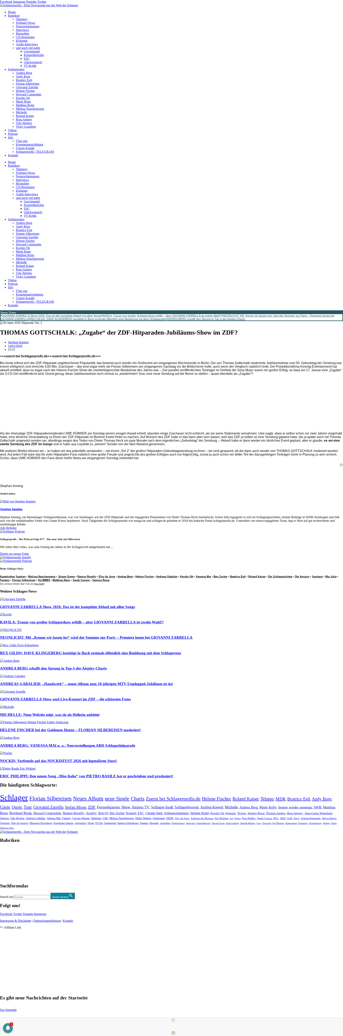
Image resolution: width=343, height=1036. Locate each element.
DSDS (169, 818)
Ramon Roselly (86, 576)
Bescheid (38, 584)
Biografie (154, 823)
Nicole (91, 823)
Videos (12, 130)
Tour (28, 807)
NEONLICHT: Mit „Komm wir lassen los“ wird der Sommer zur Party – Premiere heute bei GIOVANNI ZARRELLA (96, 637)
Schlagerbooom (187, 807)
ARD (282, 818)
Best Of (103, 813)
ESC (27, 58)
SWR (317, 807)
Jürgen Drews (66, 576)
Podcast (13, 133)
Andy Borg (23, 76)
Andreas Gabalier (166, 576)
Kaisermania (291, 823)
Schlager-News (25, 22)
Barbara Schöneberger (128, 823)
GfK (105, 818)
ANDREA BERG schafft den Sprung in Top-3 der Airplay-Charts (206, 318)
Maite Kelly (268, 807)
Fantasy (5, 580)
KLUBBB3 (44, 580)
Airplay (91, 813)
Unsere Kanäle (25, 148)
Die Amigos (302, 576)
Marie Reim (23, 101)
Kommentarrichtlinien (29, 144)
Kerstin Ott (23, 98)
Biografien (22, 33)
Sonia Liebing (232, 823)
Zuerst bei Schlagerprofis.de (173, 798)
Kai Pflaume (278, 823)
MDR (281, 798)
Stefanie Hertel (199, 813)
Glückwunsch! (33, 62)
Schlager (14, 797)
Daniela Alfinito (247, 823)
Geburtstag (159, 818)
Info (10, 137)
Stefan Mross (75, 807)
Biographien (7, 863)
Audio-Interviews (27, 44)
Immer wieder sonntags (295, 807)
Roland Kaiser (25, 116)
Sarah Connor (81, 580)
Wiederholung (178, 823)
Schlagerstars (16, 69)
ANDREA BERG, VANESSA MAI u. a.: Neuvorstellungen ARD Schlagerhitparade (67, 745)
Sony (296, 818)
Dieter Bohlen (143, 818)
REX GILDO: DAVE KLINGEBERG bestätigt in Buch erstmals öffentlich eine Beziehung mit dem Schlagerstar (98, 318)
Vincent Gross (218, 823)
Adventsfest (80, 823)
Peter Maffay (249, 818)
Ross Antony (24, 119)
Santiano (144, 823)
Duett (333, 823)
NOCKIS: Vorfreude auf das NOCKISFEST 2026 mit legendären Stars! (58, 761)
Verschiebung (315, 823)
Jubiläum (96, 818)
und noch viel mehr (28, 48)
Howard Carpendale (28, 94)
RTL (276, 818)
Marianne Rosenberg (41, 823)
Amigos (4, 818)
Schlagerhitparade (310, 818)
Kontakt (13, 155)
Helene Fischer (25, 90)
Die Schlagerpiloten (280, 576)
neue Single (117, 798)
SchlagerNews (9, 852)
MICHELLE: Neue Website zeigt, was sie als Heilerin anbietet (49, 715)
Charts (137, 798)
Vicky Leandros (26, 126)
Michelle (21, 112)
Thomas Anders (275, 813)
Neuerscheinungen (27, 26)
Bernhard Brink (20, 813)
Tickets (241, 813)
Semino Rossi (101, 580)
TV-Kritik (30, 65)
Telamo (267, 798)
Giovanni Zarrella (27, 87)
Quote (17, 807)
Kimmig (230, 813)
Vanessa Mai (203, 576)
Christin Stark (154, 813)
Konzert (131, 813)
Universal (266, 823)
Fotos (237, 818)
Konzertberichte (34, 55)
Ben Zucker (220, 576)
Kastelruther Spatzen (63, 823)
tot (231, 818)
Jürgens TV (140, 807)
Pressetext (302, 823)
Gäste (5, 806)
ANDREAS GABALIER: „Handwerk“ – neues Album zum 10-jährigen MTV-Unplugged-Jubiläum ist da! (86, 684)
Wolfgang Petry (7, 828)
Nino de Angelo (19, 823)
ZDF (91, 807)
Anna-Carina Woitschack (318, 813)
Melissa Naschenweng (30, 108)
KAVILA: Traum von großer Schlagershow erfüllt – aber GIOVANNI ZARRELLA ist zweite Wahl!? (162, 315)
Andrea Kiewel (211, 807)
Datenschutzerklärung (47, 920)
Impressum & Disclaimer (15, 920)
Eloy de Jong (107, 576)
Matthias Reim (25, 105)
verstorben (165, 823)
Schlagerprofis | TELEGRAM (35, 151)
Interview (190, 823)
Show (125, 807)
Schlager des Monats (202, 818)
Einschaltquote (203, 823)
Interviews (22, 30)
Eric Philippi (221, 818)
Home (12, 12)
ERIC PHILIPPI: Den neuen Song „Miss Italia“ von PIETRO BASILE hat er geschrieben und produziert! (86, 776)
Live (258, 823)
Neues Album (88, 798)
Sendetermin (110, 823)
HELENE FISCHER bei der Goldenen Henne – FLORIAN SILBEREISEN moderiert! (70, 730)
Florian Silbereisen (27, 83)
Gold (289, 818)
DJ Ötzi (99, 823)
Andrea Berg (24, 73)
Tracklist (5, 823)
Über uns (21, 141)
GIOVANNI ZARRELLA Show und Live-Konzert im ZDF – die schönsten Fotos (65, 699)
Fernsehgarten (108, 807)
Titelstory (22, 19)
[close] (173, 1020)
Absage (326, 823)
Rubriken (14, 15)
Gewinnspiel (32, 51)
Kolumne (22, 40)
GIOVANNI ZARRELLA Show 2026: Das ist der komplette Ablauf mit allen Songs (51, 315)
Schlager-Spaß (162, 807)
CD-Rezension (25, 37)
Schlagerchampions (176, 813)
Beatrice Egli (24, 80)
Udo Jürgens (24, 123)
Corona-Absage (81, 818)
